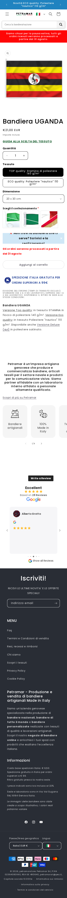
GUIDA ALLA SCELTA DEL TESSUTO (27, 141)
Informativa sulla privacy (35, 884)
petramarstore (27, 871)
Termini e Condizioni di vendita (28, 638)
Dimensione (11, 191)
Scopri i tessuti (17, 662)
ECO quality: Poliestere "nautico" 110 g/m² (33, 183)
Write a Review (41, 478)
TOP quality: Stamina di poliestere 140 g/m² (33, 172)
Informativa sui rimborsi (49, 878)
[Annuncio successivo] (60, 5)
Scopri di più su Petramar (19, 397)
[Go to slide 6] (36, 556)
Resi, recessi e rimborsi (22, 646)
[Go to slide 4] (30, 556)
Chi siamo (14, 654)
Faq (9, 630)
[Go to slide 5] (33, 556)
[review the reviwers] (14, 522)
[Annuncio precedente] (7, 5)
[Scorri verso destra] (41, 443)
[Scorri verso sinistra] (26, 443)
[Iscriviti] (56, 603)
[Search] (61, 24)
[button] (7, 14)
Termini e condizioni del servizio (35, 889)
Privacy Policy (16, 670)
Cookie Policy (16, 678)
